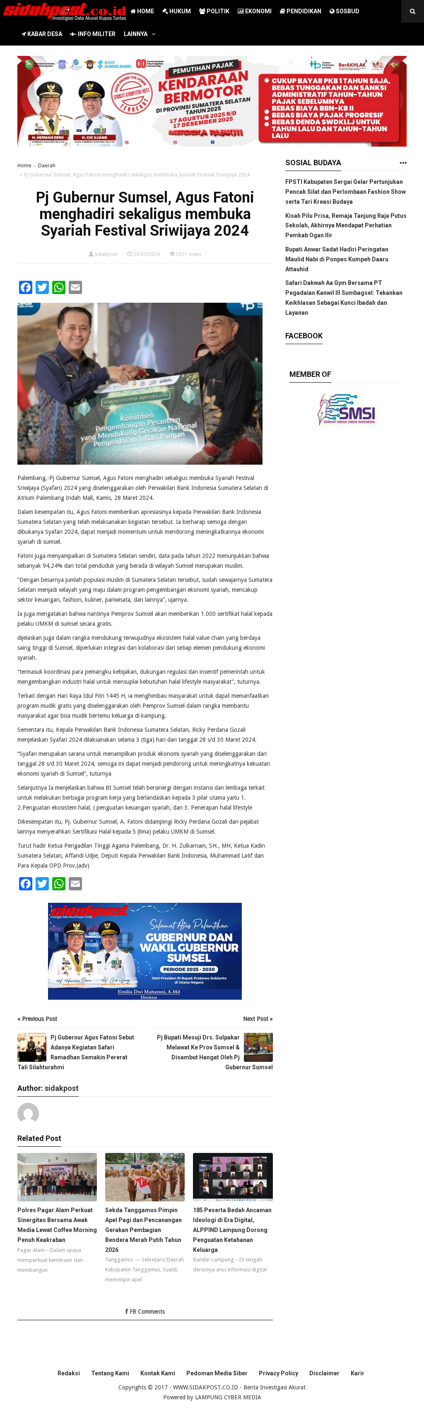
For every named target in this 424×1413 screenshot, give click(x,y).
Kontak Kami (157, 1373)
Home (24, 165)
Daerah (46, 165)
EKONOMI (258, 11)
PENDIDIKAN (303, 11)
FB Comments (146, 1311)
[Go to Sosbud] (403, 163)
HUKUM (179, 11)
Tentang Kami (110, 1373)
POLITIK (217, 11)
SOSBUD (347, 11)
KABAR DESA (44, 34)
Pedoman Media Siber (217, 1373)
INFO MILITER (96, 34)
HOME (145, 11)
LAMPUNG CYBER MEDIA (228, 1397)
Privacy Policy (278, 1373)
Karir (357, 1373)
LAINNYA (135, 34)
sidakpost (106, 254)
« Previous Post (37, 1018)
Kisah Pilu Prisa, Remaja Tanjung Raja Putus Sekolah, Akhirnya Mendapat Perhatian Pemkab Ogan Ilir (346, 225)
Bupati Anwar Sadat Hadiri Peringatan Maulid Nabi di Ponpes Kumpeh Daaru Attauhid (336, 259)
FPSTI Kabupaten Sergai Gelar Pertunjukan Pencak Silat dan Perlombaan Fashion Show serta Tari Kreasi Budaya (345, 191)
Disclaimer (324, 1373)
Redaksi (69, 1373)
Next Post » (258, 1018)
